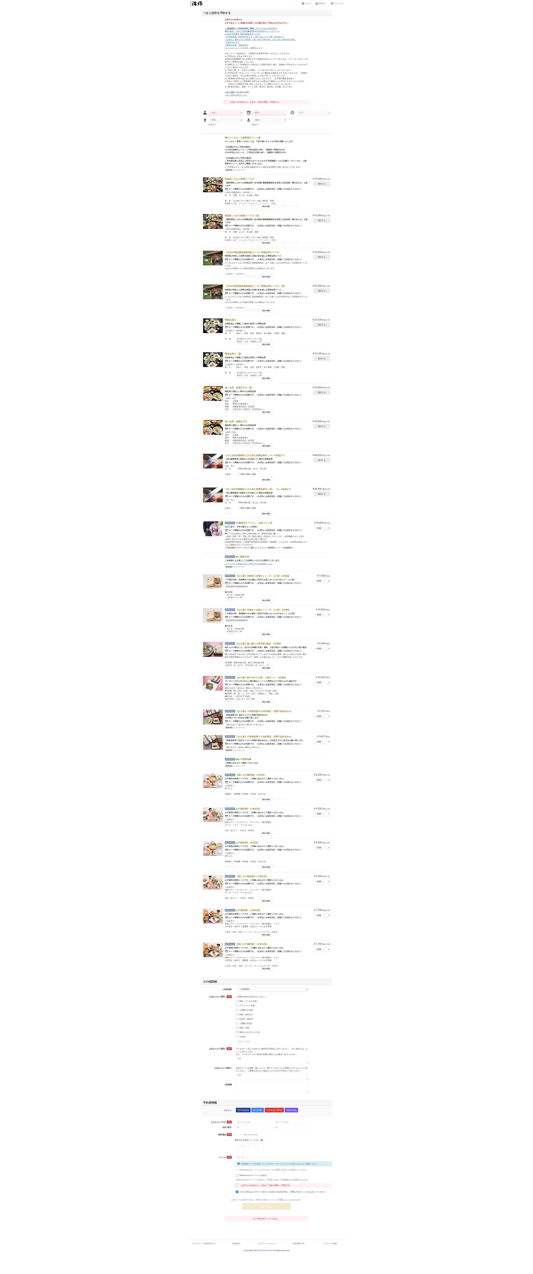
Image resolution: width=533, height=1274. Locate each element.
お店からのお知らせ (233, 19)
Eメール (225, 1157)
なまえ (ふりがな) (221, 1122)
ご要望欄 (228, 1084)
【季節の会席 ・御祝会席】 (237, 45)
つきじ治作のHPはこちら (236, 95)
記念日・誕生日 (246, 1019)
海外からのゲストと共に (250, 1032)
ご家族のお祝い (246, 1023)
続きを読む (266, 206)
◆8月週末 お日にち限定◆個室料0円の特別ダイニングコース (252, 31)
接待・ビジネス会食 (248, 1001)
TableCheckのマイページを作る (253, 1175)
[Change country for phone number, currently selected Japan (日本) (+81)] (239, 1134)
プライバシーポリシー (267, 1243)
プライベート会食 (247, 1005)
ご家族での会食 (246, 1010)
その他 (242, 1036)
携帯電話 (224, 1134)
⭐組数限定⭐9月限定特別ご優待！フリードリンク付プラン (251, 28)
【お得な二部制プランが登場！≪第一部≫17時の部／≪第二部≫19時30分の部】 (260, 39)
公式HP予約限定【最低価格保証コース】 (243, 34)
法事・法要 (244, 1028)
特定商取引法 (299, 1243)
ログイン (228, 1110)
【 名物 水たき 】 (232, 42)
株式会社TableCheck (263, 1250)
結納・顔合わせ (246, 1014)
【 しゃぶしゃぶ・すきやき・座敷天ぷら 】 (244, 48)
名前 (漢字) (227, 1127)
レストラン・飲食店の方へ (204, 1243)
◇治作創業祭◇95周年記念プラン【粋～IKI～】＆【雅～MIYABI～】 (255, 37)
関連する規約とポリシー (266, 1199)
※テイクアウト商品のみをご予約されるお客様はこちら (249, 564)
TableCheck (291, 1110)
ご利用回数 (227, 989)
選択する (322, 184)
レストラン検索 (330, 1243)
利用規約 (236, 1243)
